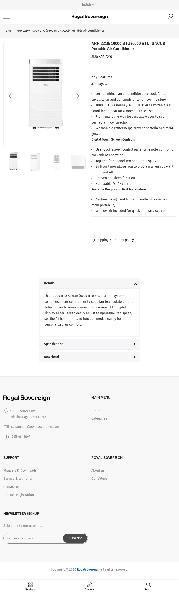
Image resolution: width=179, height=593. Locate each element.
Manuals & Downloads (20, 470)
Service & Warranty (17, 479)
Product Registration (18, 495)
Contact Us (11, 487)
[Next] (77, 96)
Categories (99, 419)
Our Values (99, 479)
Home (7, 30)
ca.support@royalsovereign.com (35, 427)
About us (97, 470)
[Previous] (10, 96)
